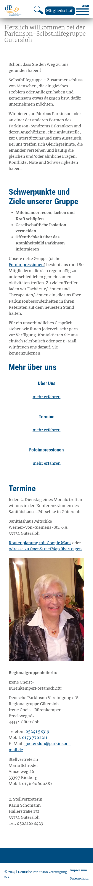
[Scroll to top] (83, 876)
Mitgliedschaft (60, 10)
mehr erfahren (47, 396)
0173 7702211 (34, 737)
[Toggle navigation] (82, 10)
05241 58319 (37, 731)
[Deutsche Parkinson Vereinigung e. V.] (12, 10)
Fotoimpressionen (26, 264)
